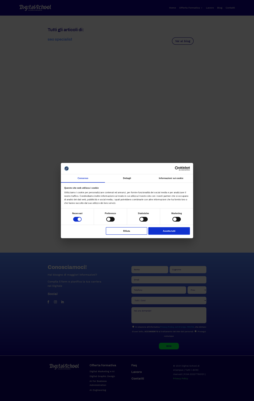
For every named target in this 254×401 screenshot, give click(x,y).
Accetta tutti (169, 231)
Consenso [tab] (83, 178)
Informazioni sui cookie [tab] (171, 178)
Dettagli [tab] (127, 178)
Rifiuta (126, 231)
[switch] (110, 219)
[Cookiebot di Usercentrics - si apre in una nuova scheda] (177, 168)
